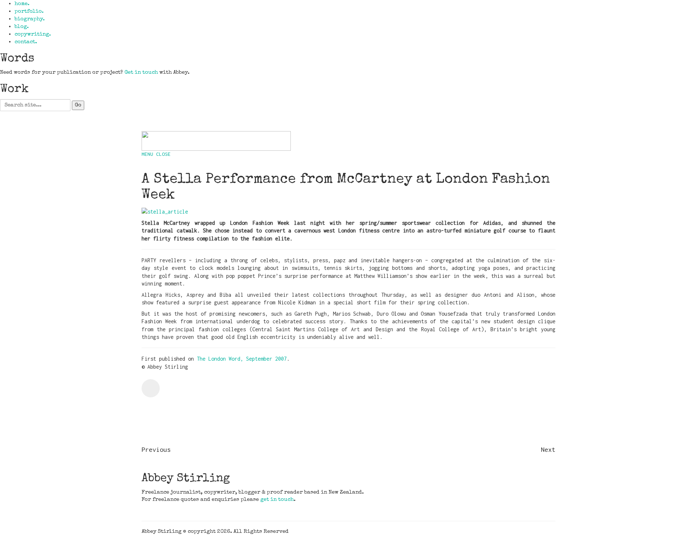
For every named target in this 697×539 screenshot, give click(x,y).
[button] (156, 154)
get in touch (277, 499)
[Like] (151, 388)
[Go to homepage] (216, 140)
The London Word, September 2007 (242, 359)
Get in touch (141, 72)
